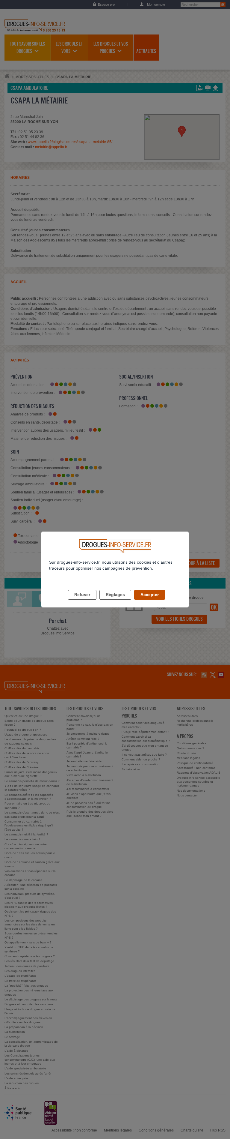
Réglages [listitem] (115, 594)
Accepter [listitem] (149, 594)
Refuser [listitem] (82, 594)
